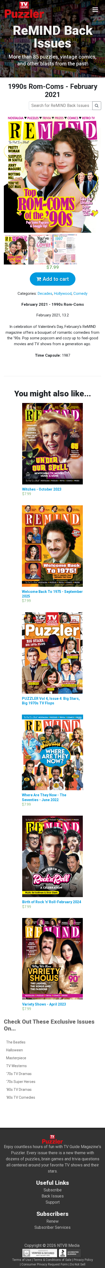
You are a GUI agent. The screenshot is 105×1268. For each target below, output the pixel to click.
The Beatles (15, 1042)
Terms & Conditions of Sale (52, 1260)
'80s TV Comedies (20, 1097)
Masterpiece (16, 1058)
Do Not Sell (77, 1264)
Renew (52, 1221)
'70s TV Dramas (19, 1074)
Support (53, 1202)
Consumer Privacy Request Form (44, 1264)
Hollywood (63, 293)
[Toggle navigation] (95, 10)
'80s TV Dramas (19, 1090)
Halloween (14, 1050)
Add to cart (55, 279)
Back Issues (53, 1196)
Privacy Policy (83, 1260)
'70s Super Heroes (20, 1082)
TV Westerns (16, 1066)
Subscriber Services (52, 1227)
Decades (45, 293)
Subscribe (53, 1190)
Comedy (80, 293)
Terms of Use (21, 1260)
